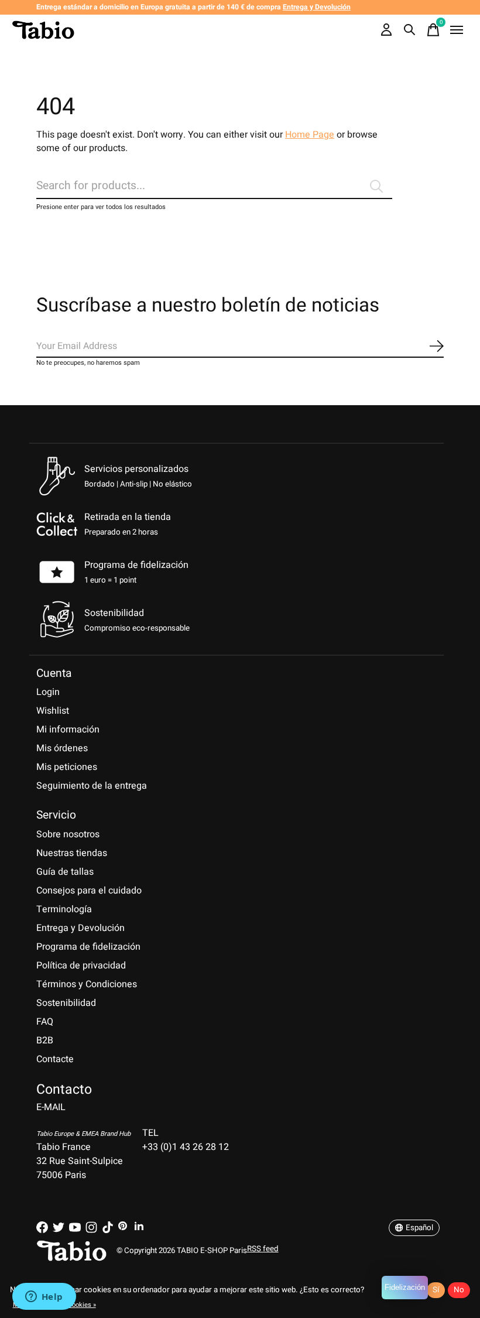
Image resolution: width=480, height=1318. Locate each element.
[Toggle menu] (456, 30)
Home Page (309, 135)
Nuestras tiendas (71, 853)
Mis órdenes (62, 748)
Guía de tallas (65, 872)
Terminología (64, 909)
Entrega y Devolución (80, 928)
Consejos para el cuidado (89, 891)
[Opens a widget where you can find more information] (44, 1297)
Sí (436, 1290)
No (459, 1290)
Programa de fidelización (136, 565)
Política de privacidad (81, 965)
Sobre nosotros (68, 834)
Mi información (68, 730)
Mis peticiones (66, 767)
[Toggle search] (409, 30)
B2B (44, 1040)
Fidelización (405, 1287)
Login (48, 692)
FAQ (44, 1022)
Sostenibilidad (66, 1003)
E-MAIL (51, 1107)
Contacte (55, 1059)
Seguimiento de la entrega (91, 786)
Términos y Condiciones (86, 984)
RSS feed (263, 1249)
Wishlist (52, 711)
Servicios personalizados (136, 469)
